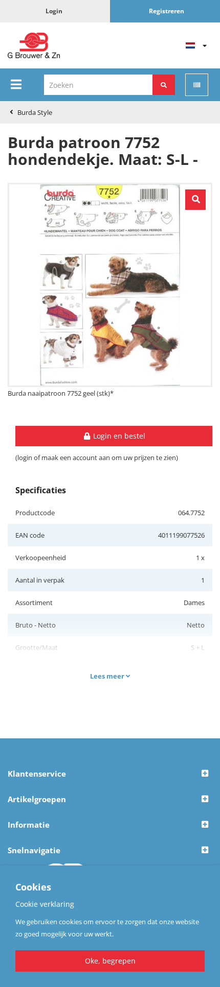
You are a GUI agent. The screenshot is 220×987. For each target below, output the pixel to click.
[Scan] (196, 85)
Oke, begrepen (110, 961)
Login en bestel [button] (118, 436)
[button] (110, 774)
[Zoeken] (163, 85)
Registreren (166, 11)
